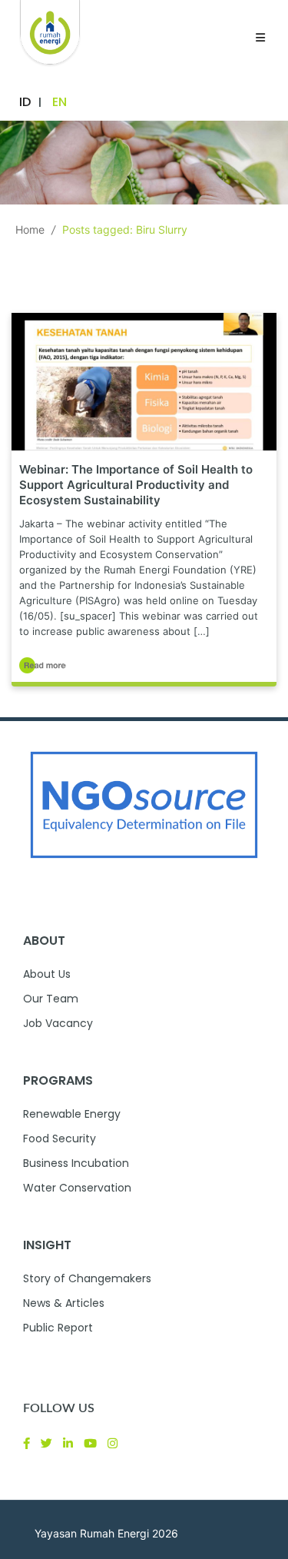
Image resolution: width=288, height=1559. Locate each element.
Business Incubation (76, 1163)
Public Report (58, 1327)
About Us (47, 974)
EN (59, 102)
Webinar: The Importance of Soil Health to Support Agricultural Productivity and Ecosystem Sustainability (136, 484)
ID (25, 102)
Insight (47, 1245)
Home (30, 229)
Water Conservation (77, 1187)
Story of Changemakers (87, 1278)
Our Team (50, 998)
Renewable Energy (72, 1114)
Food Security (59, 1138)
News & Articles (63, 1303)
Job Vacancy (58, 1023)
